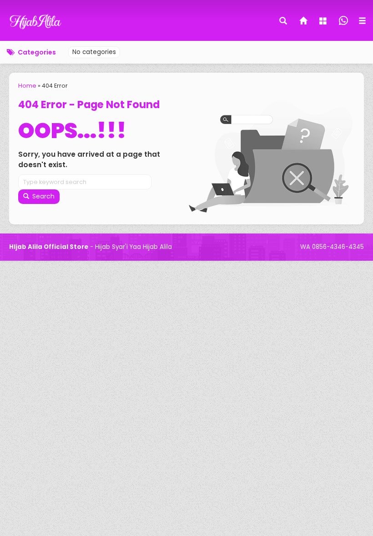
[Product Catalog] (324, 21)
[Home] (304, 21)
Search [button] (42, 196)
